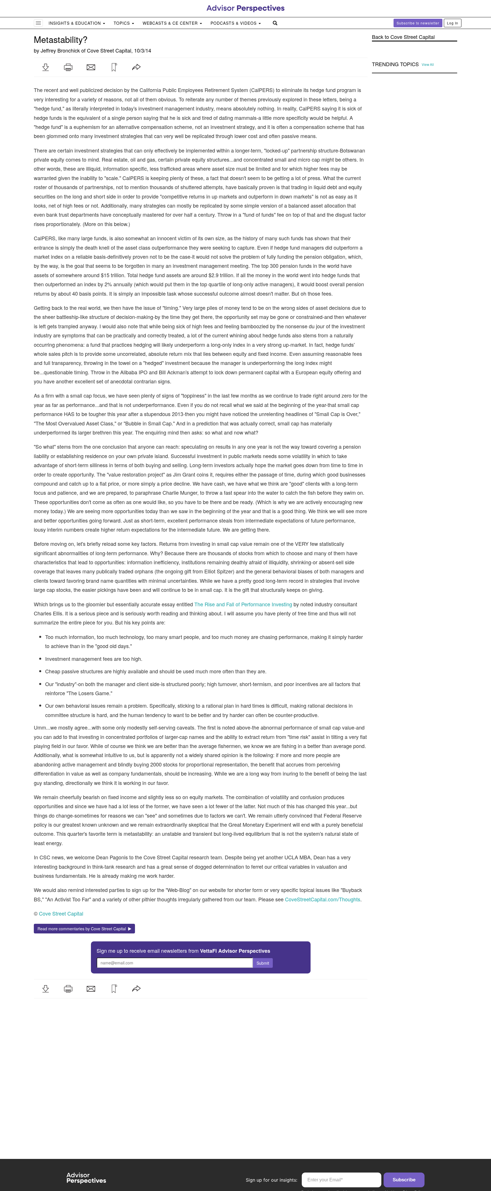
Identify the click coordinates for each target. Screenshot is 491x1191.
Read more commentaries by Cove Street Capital (83, 928)
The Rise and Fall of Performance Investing (243, 604)
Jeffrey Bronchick (60, 50)
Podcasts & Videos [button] (234, 23)
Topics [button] (122, 23)
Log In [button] (452, 22)
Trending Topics (395, 64)
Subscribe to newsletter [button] (418, 22)
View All (428, 64)
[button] (45, 67)
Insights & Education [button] (75, 23)
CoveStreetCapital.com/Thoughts (322, 899)
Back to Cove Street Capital (403, 36)
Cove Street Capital (109, 50)
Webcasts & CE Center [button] (171, 23)
